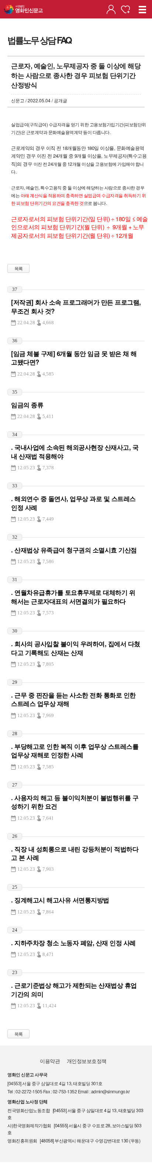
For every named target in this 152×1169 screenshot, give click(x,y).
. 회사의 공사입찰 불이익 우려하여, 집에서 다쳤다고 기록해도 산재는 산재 (75, 648)
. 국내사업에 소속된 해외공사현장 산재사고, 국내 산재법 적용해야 (74, 451)
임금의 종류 (27, 404)
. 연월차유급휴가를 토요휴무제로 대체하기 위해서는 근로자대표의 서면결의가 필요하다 (73, 596)
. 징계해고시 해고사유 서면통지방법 (60, 899)
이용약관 (50, 1061)
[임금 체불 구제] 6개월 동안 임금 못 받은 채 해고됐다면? (74, 357)
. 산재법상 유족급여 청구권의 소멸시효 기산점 (74, 549)
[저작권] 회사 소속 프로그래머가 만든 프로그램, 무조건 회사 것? (76, 306)
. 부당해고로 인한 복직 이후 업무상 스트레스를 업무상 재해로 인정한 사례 (74, 750)
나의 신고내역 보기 (111, 9)
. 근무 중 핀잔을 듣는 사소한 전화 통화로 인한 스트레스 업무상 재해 (73, 699)
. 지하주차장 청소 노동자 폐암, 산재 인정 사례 (73, 942)
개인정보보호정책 (87, 1061)
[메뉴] (142, 9)
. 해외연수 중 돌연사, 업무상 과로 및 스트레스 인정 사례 (73, 502)
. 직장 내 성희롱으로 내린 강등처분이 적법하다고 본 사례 (74, 853)
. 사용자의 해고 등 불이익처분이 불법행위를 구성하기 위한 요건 (74, 801)
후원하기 (125, 9)
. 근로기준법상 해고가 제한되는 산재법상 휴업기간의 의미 (74, 989)
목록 (18, 268)
